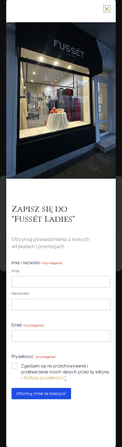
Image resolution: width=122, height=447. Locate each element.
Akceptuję (61, 236)
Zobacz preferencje (61, 252)
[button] (113, 183)
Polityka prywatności (79, 263)
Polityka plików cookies (41, 263)
